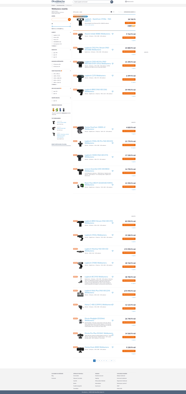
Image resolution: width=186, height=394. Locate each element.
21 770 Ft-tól (130, 141)
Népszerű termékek (77, 378)
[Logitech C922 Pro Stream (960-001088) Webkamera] (80, 50)
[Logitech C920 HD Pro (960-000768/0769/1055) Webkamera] (80, 64)
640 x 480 (56, 73)
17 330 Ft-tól (130, 155)
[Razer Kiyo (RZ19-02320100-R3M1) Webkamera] (80, 185)
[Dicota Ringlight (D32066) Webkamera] (80, 321)
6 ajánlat (134, 241)
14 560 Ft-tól (130, 334)
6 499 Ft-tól (131, 76)
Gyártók (75, 380)
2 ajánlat (134, 227)
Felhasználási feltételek (100, 380)
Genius (55, 37)
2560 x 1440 (56, 80)
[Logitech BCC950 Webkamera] (80, 279)
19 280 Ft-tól (130, 235)
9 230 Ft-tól (131, 347)
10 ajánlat (133, 147)
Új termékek (76, 375)
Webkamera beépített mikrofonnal (58, 12)
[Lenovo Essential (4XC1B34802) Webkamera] (80, 171)
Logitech (55, 35)
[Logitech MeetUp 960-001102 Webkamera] (80, 251)
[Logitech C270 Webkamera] (80, 78)
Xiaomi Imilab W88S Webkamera (97, 34)
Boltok (74, 383)
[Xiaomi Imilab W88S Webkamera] (80, 36)
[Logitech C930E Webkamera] (80, 265)
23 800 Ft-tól (130, 48)
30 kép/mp (56, 64)
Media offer (119, 388)
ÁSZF (118, 386)
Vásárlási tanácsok (99, 375)
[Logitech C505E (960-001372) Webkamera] (80, 157)
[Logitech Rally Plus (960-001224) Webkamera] (80, 293)
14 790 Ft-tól (130, 169)
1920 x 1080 (56, 78)
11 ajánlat (133, 283)
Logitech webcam (55, 11)
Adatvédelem (98, 383)
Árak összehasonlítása (129, 37)
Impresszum (98, 386)
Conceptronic (57, 44)
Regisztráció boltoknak (122, 380)
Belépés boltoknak (121, 375)
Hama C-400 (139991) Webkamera (98, 305)
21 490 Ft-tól (130, 62)
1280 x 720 (56, 76)
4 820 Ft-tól (131, 127)
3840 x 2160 (56, 82)
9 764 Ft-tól (131, 34)
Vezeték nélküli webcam (56, 13)
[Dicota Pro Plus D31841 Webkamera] (80, 335)
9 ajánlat (134, 133)
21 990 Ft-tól (130, 183)
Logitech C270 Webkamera (95, 76)
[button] (129, 1)
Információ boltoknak (122, 378)
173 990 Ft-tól (130, 249)
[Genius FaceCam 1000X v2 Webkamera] (80, 129)
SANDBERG (56, 41)
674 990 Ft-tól (130, 291)
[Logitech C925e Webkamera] (80, 237)
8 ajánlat (134, 54)
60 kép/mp (56, 66)
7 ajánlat (134, 297)
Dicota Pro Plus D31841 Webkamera (99, 333)
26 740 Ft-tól (130, 319)
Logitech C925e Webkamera (96, 235)
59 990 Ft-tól (130, 90)
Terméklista (75, 388)
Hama (55, 39)
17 (111, 360)
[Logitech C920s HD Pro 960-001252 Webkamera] (80, 143)
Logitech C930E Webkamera (96, 263)
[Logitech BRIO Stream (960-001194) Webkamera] (80, 223)
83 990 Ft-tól (130, 221)
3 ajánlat (134, 175)
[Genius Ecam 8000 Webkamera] (80, 349)
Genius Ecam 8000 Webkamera (97, 347)
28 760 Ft (132, 19)
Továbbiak (54, 84)
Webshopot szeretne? (122, 383)
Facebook (54, 378)
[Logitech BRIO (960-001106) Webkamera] (80, 92)
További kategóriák (77, 386)
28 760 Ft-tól (130, 263)
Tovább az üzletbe (130, 22)
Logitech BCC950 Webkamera (96, 277)
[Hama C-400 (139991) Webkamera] (80, 307)
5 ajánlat (134, 40)
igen (54, 52)
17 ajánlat (133, 82)
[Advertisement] (142, 30)
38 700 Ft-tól (130, 277)
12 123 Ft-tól (130, 305)
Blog (53, 375)
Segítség (97, 378)
